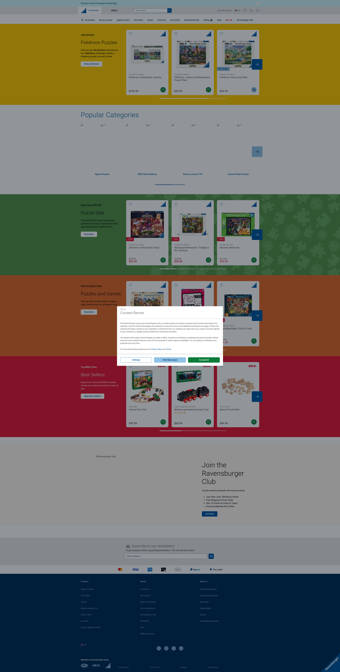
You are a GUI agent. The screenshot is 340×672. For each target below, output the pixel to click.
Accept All (204, 360)
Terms (168, 349)
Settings (136, 360)
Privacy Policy (156, 349)
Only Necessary (170, 360)
